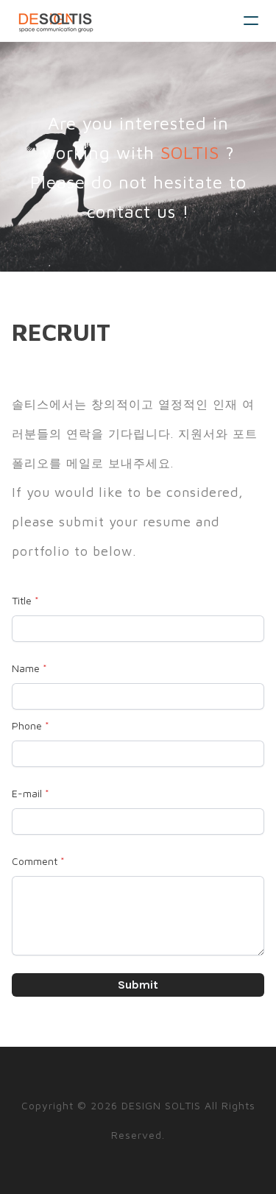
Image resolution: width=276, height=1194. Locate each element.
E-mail (27, 793)
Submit (138, 985)
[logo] (56, 20)
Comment (34, 861)
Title (22, 600)
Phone (27, 725)
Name (26, 668)
